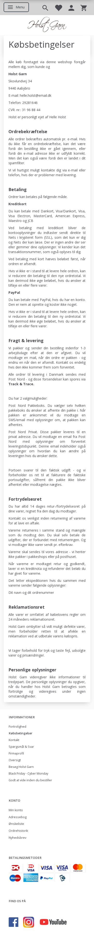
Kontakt (14, 740)
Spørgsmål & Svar (21, 747)
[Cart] (83, 7)
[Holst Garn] (47, 25)
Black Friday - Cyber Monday (28, 773)
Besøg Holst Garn (21, 767)
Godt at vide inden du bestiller (30, 780)
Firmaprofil (16, 753)
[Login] (71, 7)
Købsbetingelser (20, 733)
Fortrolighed (17, 727)
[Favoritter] (58, 7)
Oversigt (15, 760)
